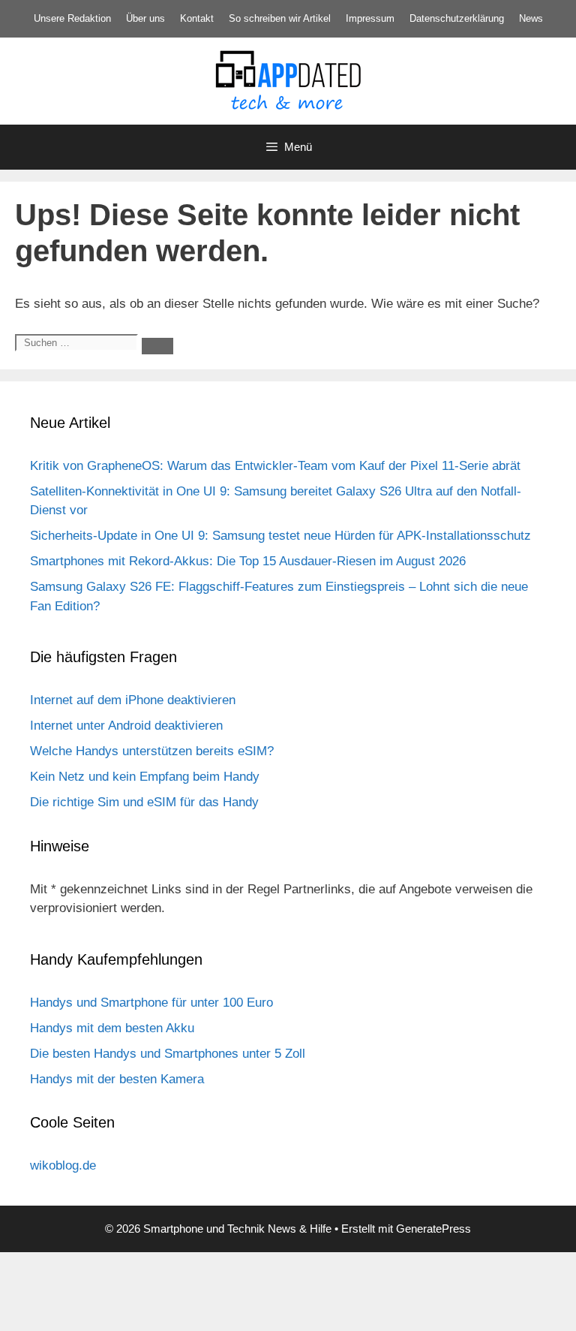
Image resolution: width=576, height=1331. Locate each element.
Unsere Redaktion (72, 18)
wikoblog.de (63, 1165)
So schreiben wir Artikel (280, 18)
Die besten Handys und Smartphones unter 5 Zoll (167, 1053)
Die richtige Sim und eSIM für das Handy (144, 802)
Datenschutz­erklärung (457, 18)
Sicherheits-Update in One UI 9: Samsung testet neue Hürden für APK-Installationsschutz (280, 535)
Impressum (370, 18)
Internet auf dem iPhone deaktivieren (133, 700)
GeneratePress (433, 1228)
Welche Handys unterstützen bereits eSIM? (152, 751)
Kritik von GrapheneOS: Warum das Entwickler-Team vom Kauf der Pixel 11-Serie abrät (275, 466)
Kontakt (197, 18)
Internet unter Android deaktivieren (126, 725)
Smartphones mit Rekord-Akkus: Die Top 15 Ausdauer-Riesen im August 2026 (248, 561)
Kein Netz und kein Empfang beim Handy (145, 776)
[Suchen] (157, 346)
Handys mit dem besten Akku (112, 1028)
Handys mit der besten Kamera (117, 1079)
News (531, 18)
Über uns (145, 18)
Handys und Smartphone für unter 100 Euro (151, 1002)
